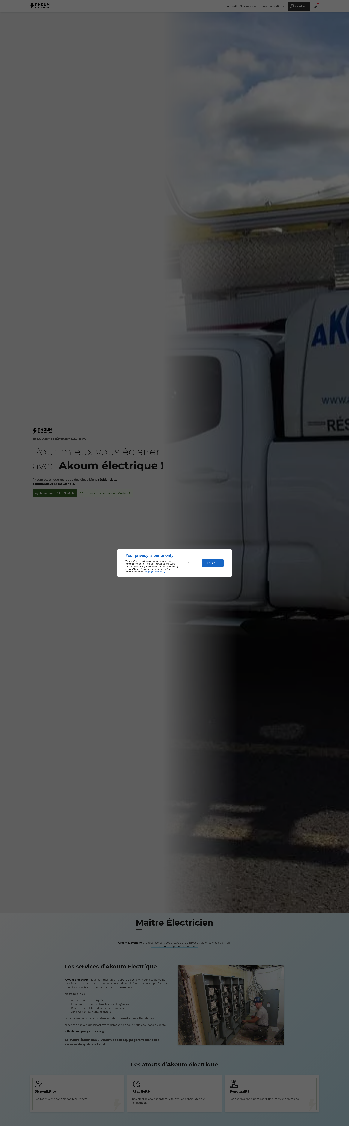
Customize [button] (192, 563)
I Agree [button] (212, 563)
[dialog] (174, 563)
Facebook (158, 572)
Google (147, 572)
